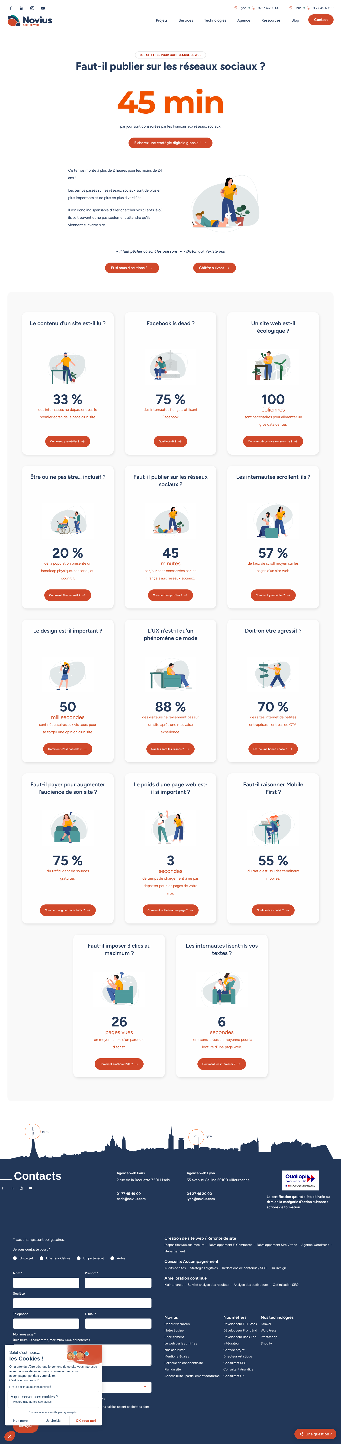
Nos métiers (234, 1317)
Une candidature (58, 1258)
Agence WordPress (315, 1245)
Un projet (26, 1258)
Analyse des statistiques (251, 1284)
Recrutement (174, 1337)
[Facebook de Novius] (10, 8)
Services (186, 20)
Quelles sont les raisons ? (167, 749)
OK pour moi (86, 1420)
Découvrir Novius (177, 1324)
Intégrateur (231, 1343)
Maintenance (173, 1284)
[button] (9, 1436)
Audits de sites (175, 1268)
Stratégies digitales (204, 1268)
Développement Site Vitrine (277, 1245)
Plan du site (172, 1369)
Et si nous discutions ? (129, 268)
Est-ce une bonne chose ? (270, 749)
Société (19, 1293)
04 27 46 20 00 (268, 8)
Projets (161, 20)
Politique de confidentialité (183, 1363)
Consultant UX (233, 1376)
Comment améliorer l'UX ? (116, 1064)
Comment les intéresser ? (218, 1064)
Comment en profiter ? (167, 595)
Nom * (18, 1273)
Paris (298, 8)
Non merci (20, 1420)
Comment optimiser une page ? (168, 910)
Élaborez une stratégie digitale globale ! (167, 143)
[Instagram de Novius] (32, 8)
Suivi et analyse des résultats (208, 1284)
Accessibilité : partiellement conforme (192, 1376)
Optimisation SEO (286, 1284)
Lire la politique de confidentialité (30, 1387)
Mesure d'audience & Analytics (32, 1401)
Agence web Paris (131, 1173)
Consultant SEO (235, 1363)
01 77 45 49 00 (323, 8)
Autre (121, 1258)
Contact (321, 19)
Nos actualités (174, 1350)
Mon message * (51, 1337)
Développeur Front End (240, 1330)
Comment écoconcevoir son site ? (270, 441)
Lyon (243, 8)
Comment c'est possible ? (64, 749)
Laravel (266, 1324)
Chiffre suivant (211, 268)
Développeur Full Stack (240, 1324)
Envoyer (26, 1425)
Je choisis (53, 1420)
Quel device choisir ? (270, 910)
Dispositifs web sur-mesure (184, 1245)
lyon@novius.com (201, 1199)
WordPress (269, 1330)
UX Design (278, 1268)
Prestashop (269, 1337)
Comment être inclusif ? (64, 595)
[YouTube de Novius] (42, 8)
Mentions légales (176, 1356)
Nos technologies (277, 1317)
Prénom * (92, 1273)
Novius (171, 1317)
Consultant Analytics (238, 1369)
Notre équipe (174, 1330)
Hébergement (174, 1251)
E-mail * (91, 1314)
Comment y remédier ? (64, 441)
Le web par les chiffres (180, 1343)
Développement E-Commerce (231, 1245)
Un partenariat (93, 1258)
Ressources (270, 20)
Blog (295, 20)
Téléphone (20, 1314)
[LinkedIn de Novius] (21, 8)
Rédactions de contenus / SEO (244, 1268)
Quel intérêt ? (167, 441)
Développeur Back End (239, 1337)
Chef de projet (233, 1350)
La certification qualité (285, 1197)
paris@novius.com (131, 1199)
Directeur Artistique (237, 1356)
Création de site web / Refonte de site (200, 1238)
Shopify (266, 1343)
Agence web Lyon (201, 1173)
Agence (243, 20)
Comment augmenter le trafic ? (65, 910)
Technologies (215, 20)
